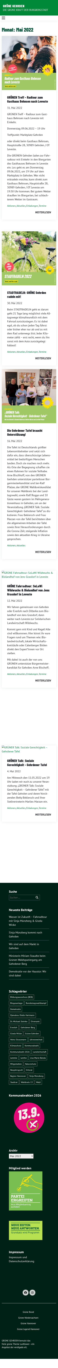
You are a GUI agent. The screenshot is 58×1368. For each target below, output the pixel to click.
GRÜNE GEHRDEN (13, 6)
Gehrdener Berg (28, 1027)
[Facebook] (26, 1293)
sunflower (24, 1344)
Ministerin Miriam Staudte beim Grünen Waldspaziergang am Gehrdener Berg (27, 959)
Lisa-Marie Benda (38, 1057)
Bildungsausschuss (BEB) (21, 997)
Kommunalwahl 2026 (20, 1051)
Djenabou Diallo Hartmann (22, 1015)
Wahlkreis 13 (27, 1082)
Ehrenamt (35, 1021)
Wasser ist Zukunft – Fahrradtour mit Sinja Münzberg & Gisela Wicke (28, 921)
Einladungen (32, 205)
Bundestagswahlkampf (36, 1003)
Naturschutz (30, 1063)
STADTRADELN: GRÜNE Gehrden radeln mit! (26, 294)
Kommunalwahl (32, 1045)
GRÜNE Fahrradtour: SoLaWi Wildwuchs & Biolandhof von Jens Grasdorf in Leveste (28, 590)
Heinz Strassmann (18, 1039)
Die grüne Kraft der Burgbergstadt (25, 10)
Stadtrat (14, 1082)
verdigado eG (20, 1347)
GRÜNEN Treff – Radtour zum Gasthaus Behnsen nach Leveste (27, 99)
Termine (42, 205)
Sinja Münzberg (36, 1076)
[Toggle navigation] (3, 17)
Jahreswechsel (36, 1039)
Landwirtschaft (39, 1051)
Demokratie (15, 1009)
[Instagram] (32, 1293)
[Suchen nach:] (24, 897)
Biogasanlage (16, 1003)
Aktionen (11, 205)
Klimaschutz (15, 1045)
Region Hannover (18, 1076)
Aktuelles (21, 205)
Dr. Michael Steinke (18, 1021)
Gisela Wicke (16, 1033)
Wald (38, 1082)
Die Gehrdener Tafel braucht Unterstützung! (24, 432)
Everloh (13, 1027)
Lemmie (13, 1057)
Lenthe (24, 1057)
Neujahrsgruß (16, 1070)
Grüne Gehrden (32, 1033)
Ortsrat (29, 1070)
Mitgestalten (16, 1063)
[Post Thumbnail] (29, 62)
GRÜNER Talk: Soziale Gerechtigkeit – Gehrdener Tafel (27, 763)
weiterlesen (43, 212)
